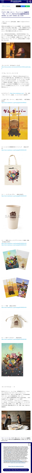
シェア (23, 6)
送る (28, 6)
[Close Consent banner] (29, 444)
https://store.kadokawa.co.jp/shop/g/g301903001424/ (13, 307)
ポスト (19, 6)
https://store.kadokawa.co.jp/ (17, 93)
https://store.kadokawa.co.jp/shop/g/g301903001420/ (13, 150)
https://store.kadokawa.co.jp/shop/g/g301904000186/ (13, 339)
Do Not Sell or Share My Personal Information (13, 460)
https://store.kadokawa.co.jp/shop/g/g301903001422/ (13, 243)
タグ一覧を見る (7, 6)
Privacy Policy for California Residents (16, 466)
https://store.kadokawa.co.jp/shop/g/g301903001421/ (13, 245)
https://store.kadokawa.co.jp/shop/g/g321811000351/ (13, 102)
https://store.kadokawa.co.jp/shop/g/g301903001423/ (13, 196)
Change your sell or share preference (17, 462)
